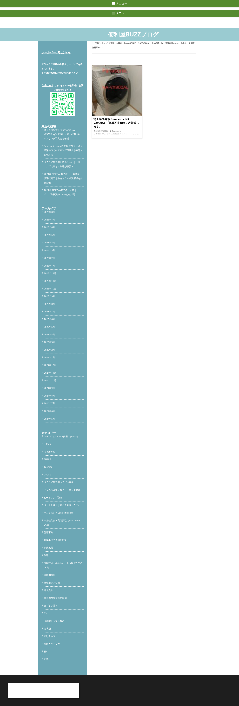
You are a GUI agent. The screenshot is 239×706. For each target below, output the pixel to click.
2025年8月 (49, 303)
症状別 (47, 628)
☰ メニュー (119, 3)
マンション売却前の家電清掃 (58, 512)
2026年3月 (49, 250)
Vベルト (48, 474)
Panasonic (49, 451)
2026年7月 (49, 219)
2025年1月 (49, 357)
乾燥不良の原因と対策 (55, 539)
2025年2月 (49, 349)
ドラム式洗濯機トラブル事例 (58, 482)
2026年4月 (49, 242)
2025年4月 (49, 334)
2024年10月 (50, 380)
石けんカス (49, 636)
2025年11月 (50, 280)
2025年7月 (49, 311)
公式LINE (47, 85)
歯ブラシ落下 (51, 605)
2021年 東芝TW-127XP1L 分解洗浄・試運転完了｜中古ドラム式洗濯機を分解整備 (63, 178)
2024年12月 (50, 365)
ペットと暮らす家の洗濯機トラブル (62, 505)
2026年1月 (49, 265)
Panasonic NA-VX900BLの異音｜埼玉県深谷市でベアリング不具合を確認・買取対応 (63, 150)
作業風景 (48, 547)
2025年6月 (49, 319)
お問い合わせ (64, 72)
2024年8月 (49, 395)
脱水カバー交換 (52, 643)
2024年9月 (49, 388)
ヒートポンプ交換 (53, 497)
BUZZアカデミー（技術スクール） (61, 436)
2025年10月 (50, 288)
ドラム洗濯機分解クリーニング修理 (62, 489)
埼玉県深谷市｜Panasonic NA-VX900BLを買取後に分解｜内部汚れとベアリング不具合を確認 (63, 134)
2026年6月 (49, 227)
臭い (46, 651)
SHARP (47, 459)
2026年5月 (49, 234)
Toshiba (48, 466)
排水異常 (48, 590)
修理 (46, 555)
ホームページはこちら (56, 52)
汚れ (46, 613)
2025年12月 (50, 273)
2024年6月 (49, 411)
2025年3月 (49, 342)
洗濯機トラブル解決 (54, 620)
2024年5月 (49, 418)
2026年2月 (49, 258)
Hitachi (48, 444)
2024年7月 (49, 403)
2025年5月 (49, 326)
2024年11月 (50, 372)
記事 (46, 659)
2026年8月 (49, 211)
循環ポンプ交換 (52, 582)
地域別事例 (49, 574)
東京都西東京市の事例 (55, 597)
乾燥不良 (48, 532)
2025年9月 (49, 296)
